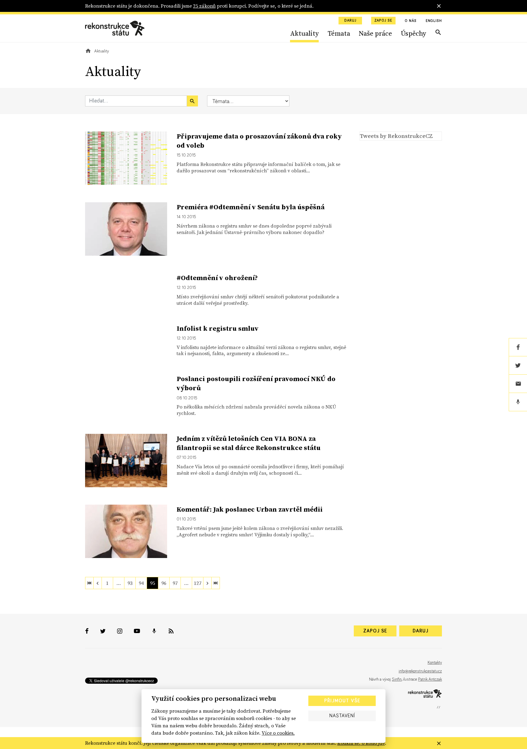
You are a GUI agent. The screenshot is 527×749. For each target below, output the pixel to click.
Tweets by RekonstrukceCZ (396, 136)
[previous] (98, 583)
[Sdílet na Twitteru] (518, 365)
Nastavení (342, 715)
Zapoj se (383, 21)
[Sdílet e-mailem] (518, 384)
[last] (216, 583)
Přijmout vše (342, 700)
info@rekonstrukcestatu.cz (420, 671)
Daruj (350, 21)
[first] (89, 583)
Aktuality (304, 33)
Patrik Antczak (430, 679)
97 (175, 583)
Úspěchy (413, 33)
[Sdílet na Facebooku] (518, 347)
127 (197, 583)
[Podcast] (518, 402)
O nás (411, 21)
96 (163, 583)
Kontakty (435, 663)
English (434, 21)
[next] (207, 583)
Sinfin (397, 679)
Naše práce (375, 33)
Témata (339, 33)
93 (129, 583)
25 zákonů (204, 5)
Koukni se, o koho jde (361, 743)
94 (141, 583)
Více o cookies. (278, 732)
